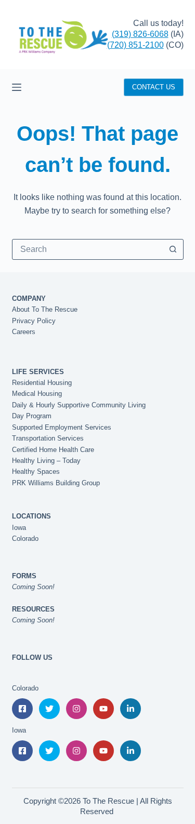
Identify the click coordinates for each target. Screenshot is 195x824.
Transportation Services (48, 438)
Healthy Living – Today (46, 460)
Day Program (31, 416)
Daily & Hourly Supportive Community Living (79, 405)
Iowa (19, 527)
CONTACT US (153, 87)
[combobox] (87, 249)
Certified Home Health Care (53, 450)
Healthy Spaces (36, 471)
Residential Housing (42, 383)
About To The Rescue (44, 309)
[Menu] (16, 87)
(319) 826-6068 (140, 34)
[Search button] (173, 249)
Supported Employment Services (61, 427)
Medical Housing (37, 393)
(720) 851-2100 (135, 45)
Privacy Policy (34, 321)
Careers (23, 332)
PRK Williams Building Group (56, 483)
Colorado (25, 538)
